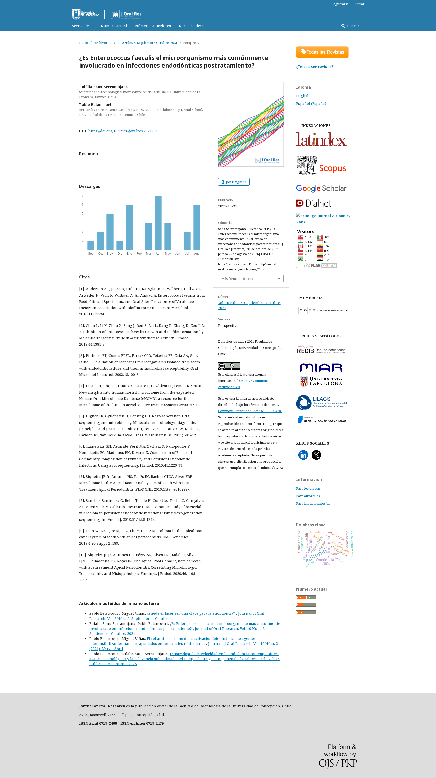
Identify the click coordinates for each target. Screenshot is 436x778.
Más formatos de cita (237, 278)
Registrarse (340, 4)
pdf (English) (235, 182)
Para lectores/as (308, 488)
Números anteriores (153, 25)
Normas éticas (191, 25)
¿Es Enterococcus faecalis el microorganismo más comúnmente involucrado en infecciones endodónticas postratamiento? (184, 626)
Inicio (83, 42)
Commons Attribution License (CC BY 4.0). (250, 411)
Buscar (352, 25)
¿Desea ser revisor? (314, 66)
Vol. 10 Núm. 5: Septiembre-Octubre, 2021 (145, 42)
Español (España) (311, 103)
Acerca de (81, 25)
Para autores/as (308, 496)
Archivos (101, 42)
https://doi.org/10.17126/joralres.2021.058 (123, 130)
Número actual (114, 25)
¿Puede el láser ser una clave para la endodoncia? (191, 613)
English (303, 95)
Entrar (359, 4)
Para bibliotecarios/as (313, 503)
